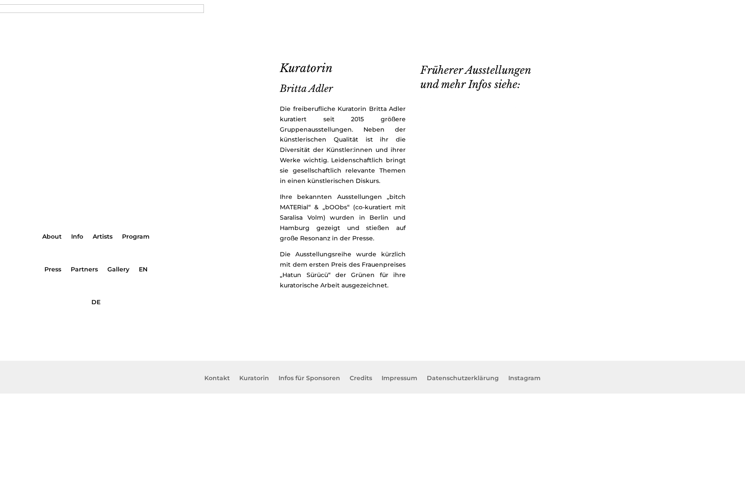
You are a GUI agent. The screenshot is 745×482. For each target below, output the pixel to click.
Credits (361, 378)
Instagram (524, 378)
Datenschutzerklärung (463, 378)
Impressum (399, 378)
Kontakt (217, 378)
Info (77, 236)
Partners (84, 269)
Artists (103, 236)
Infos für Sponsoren (309, 378)
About (52, 236)
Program (136, 236)
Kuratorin (254, 378)
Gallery (118, 269)
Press (52, 269)
